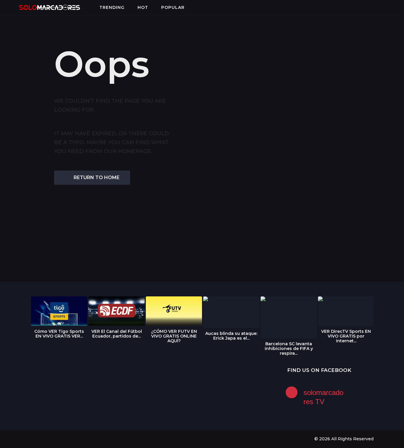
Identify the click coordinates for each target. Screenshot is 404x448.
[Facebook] (32, 438)
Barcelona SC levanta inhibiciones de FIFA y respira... (289, 348)
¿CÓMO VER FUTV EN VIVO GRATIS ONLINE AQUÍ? (174, 336)
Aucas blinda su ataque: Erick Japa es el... (231, 336)
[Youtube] (57, 438)
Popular (173, 7)
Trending (112, 7)
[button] (9, 7)
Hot (143, 7)
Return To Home (96, 177)
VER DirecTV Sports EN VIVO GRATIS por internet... (346, 336)
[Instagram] (45, 438)
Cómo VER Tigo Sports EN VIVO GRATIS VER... (59, 334)
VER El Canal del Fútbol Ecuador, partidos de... (116, 334)
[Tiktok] (69, 438)
